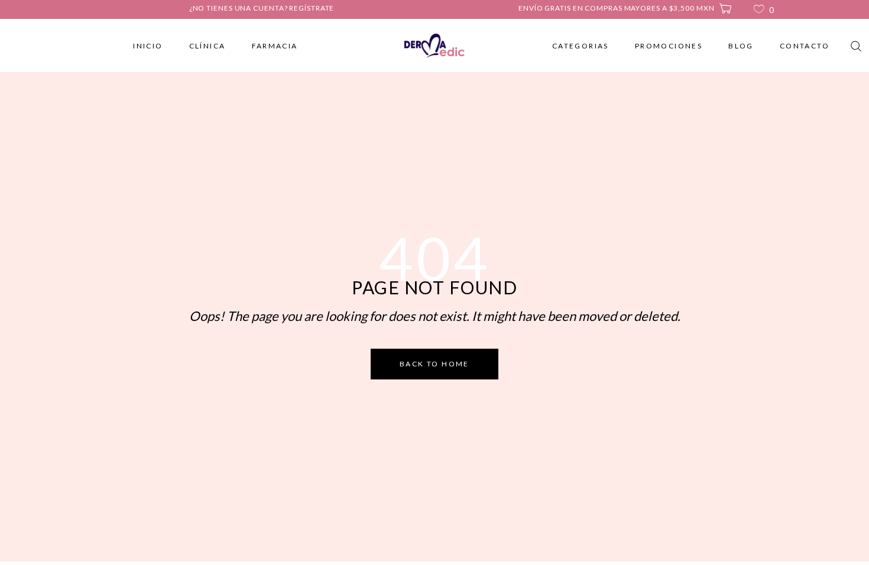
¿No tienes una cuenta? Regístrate (262, 8)
